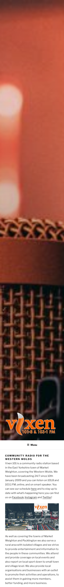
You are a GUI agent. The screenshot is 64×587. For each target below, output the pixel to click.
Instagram (31, 497)
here (34, 488)
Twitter (46, 497)
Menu (34, 444)
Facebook (18, 497)
